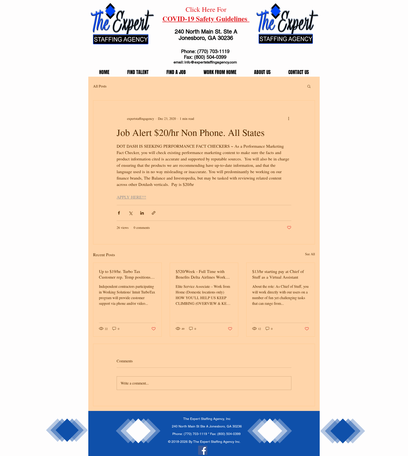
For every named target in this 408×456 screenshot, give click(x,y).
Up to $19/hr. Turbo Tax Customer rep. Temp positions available (124, 274)
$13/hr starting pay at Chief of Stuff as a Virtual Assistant (278, 274)
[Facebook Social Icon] (202, 450)
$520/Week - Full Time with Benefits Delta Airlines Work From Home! (200, 274)
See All (310, 254)
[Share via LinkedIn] (142, 213)
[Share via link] (153, 213)
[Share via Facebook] (119, 213)
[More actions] (288, 118)
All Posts (99, 86)
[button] (309, 86)
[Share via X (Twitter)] (130, 213)
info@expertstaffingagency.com (210, 62)
